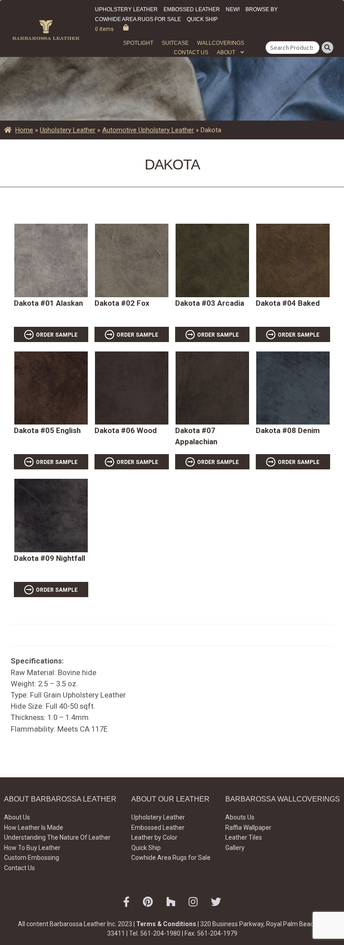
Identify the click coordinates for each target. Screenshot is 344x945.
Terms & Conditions (166, 924)
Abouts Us (239, 817)
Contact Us (191, 52)
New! (233, 9)
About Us (17, 817)
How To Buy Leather (32, 847)
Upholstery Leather (126, 9)
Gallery (235, 847)
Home (24, 130)
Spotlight (138, 43)
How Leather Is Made (33, 827)
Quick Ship (202, 19)
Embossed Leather (191, 9)
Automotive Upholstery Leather (148, 130)
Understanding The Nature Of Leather (57, 837)
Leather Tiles (243, 837)
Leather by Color (154, 837)
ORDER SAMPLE (56, 335)
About (226, 52)
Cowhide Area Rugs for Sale (138, 19)
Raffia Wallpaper (248, 827)
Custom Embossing (31, 857)
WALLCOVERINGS (220, 43)
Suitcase (175, 43)
